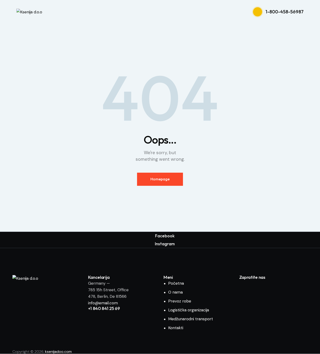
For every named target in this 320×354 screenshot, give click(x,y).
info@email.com (103, 303)
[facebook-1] (245, 286)
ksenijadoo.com (58, 351)
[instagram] (259, 286)
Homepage (160, 179)
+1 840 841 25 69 (104, 308)
